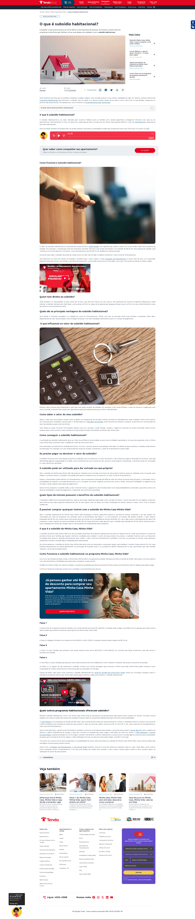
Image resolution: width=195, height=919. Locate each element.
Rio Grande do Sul (65, 860)
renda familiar (93, 246)
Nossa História (44, 833)
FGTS (81, 838)
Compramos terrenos (106, 840)
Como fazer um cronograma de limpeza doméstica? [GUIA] (140, 75)
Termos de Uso (132, 879)
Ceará (61, 838)
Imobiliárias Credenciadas (87, 855)
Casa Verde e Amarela (86, 863)
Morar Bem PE (136, 730)
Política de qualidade (46, 872)
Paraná (61, 849)
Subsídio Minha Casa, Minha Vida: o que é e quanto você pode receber (140, 42)
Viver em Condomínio (136, 57)
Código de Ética (45, 861)
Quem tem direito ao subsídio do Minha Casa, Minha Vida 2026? (139, 64)
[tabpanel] (53, 792)
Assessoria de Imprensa (47, 850)
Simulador (105, 3)
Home (81, 2)
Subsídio (82, 851)
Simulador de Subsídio (95, 422)
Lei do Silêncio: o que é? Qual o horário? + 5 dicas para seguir (139, 53)
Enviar (139, 872)
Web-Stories (44, 880)
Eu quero (145, 150)
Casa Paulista (46, 722)
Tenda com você (104, 848)
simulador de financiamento (115, 259)
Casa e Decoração (135, 79)
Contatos (102, 833)
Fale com (153, 2)
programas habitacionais (49, 100)
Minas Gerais (63, 846)
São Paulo (62, 864)
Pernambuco (63, 853)
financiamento (140, 122)
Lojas (129, 2)
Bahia (61, 834)
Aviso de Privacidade (144, 879)
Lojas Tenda (83, 866)
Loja (69, 2)
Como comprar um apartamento (86, 830)
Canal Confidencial (46, 865)
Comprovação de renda (87, 834)
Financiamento (84, 842)
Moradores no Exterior (47, 853)
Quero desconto (67, 611)
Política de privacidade (47, 868)
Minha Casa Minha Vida (136, 46)
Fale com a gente (106, 829)
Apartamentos (93, 2)
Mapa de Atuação (45, 857)
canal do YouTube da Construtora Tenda (109, 672)
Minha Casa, (117, 2)
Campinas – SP (64, 868)
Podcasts (43, 876)
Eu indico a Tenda (104, 851)
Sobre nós (43, 829)
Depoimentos (44, 836)
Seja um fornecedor (105, 844)
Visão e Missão (44, 846)
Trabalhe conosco (105, 836)
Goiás (61, 842)
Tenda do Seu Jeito (105, 855)
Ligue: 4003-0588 (84, 874)
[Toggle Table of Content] (151, 108)
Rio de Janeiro (64, 857)
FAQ (80, 870)
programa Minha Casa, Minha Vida (97, 102)
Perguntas (141, 2)
